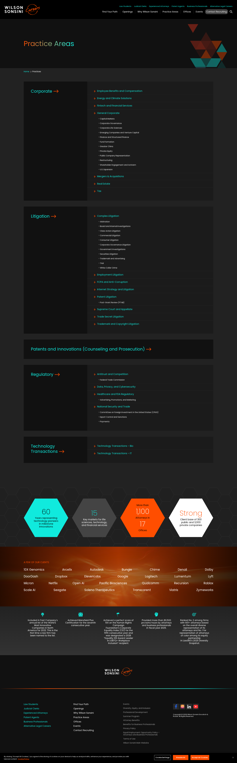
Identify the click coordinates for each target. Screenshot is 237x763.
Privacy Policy (129, 728)
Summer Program (131, 716)
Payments (104, 421)
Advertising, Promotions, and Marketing (118, 400)
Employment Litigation (110, 274)
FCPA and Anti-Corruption (112, 282)
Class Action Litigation (110, 231)
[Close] (233, 757)
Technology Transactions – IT (114, 453)
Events (199, 11)
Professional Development (135, 712)
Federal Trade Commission (112, 380)
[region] (118, 758)
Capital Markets (107, 118)
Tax (99, 191)
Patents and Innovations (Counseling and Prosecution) (88, 349)
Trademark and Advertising (112, 258)
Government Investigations (112, 249)
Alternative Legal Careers (221, 6)
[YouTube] (196, 708)
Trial (102, 263)
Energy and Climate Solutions (114, 98)
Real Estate (103, 183)
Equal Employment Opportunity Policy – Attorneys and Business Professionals (141, 733)
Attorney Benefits (131, 720)
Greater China (106, 146)
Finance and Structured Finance (114, 137)
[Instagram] (183, 708)
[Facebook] (176, 708)
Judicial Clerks (140, 6)
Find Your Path (110, 11)
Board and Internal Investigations (115, 226)
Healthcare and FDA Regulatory (115, 394)
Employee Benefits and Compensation (119, 91)
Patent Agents (178, 6)
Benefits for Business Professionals (139, 724)
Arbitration (105, 221)
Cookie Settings (162, 757)
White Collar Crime (108, 268)
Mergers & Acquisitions (110, 176)
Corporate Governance (111, 123)
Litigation (40, 216)
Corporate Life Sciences (111, 128)
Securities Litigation (109, 254)
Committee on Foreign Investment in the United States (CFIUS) (129, 412)
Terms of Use (129, 738)
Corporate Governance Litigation (115, 244)
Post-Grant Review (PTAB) (112, 302)
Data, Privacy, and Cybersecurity (116, 386)
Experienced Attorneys (159, 6)
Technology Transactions (44, 449)
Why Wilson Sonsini (148, 11)
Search (231, 11)
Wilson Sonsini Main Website (136, 743)
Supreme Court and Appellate (114, 309)
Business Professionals (197, 6)
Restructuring (106, 160)
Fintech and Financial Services (114, 105)
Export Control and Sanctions (113, 417)
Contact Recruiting (216, 11)
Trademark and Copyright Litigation (118, 324)
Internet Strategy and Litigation (115, 289)
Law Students (125, 6)
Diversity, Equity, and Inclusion (136, 708)
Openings (127, 11)
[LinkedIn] (189, 708)
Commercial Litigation (110, 235)
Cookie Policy (23, 759)
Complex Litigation (108, 216)
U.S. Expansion (106, 169)
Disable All (180, 757)
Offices (187, 11)
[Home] (27, 9)
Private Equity (106, 151)
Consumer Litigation (109, 240)
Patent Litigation (106, 296)
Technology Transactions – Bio (115, 446)
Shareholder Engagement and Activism (118, 165)
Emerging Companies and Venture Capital (119, 132)
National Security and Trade (113, 406)
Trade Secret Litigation (110, 316)
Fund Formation (107, 142)
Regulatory (42, 374)
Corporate (41, 91)
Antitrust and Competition (112, 374)
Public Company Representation (115, 155)
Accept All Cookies (200, 757)
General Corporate (108, 113)
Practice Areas (170, 11)
